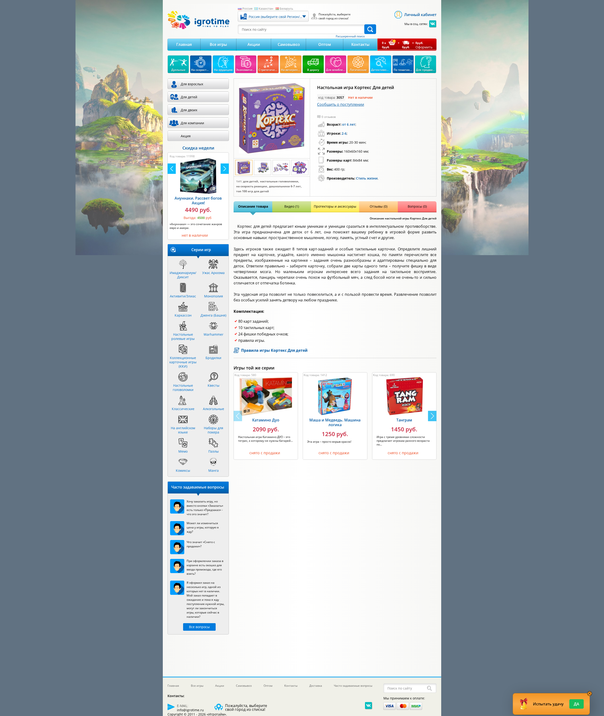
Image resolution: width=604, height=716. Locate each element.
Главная (184, 44)
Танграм (404, 420)
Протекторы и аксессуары (335, 206)
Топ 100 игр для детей (252, 191)
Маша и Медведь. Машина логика (335, 422)
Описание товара (253, 206)
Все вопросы (199, 627)
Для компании (192, 123)
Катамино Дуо (265, 420)
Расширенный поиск (350, 36)
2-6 (344, 133)
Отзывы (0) (378, 206)
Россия (247, 8)
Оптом (324, 44)
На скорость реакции (251, 186)
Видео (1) (291, 206)
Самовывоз (289, 44)
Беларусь (286, 8)
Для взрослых (192, 84)
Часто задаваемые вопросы (353, 686)
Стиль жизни (367, 178)
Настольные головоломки (279, 181)
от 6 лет (348, 124)
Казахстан (266, 8)
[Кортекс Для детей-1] (271, 118)
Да (576, 704)
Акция (186, 136)
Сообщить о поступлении (340, 104)
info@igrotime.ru (190, 710)
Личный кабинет (420, 14)
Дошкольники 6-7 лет (285, 186)
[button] (432, 416)
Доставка (315, 686)
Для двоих (189, 110)
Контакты (360, 44)
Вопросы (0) (417, 206)
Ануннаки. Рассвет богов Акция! (198, 200)
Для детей (250, 181)
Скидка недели (198, 148)
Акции (253, 44)
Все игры (218, 44)
